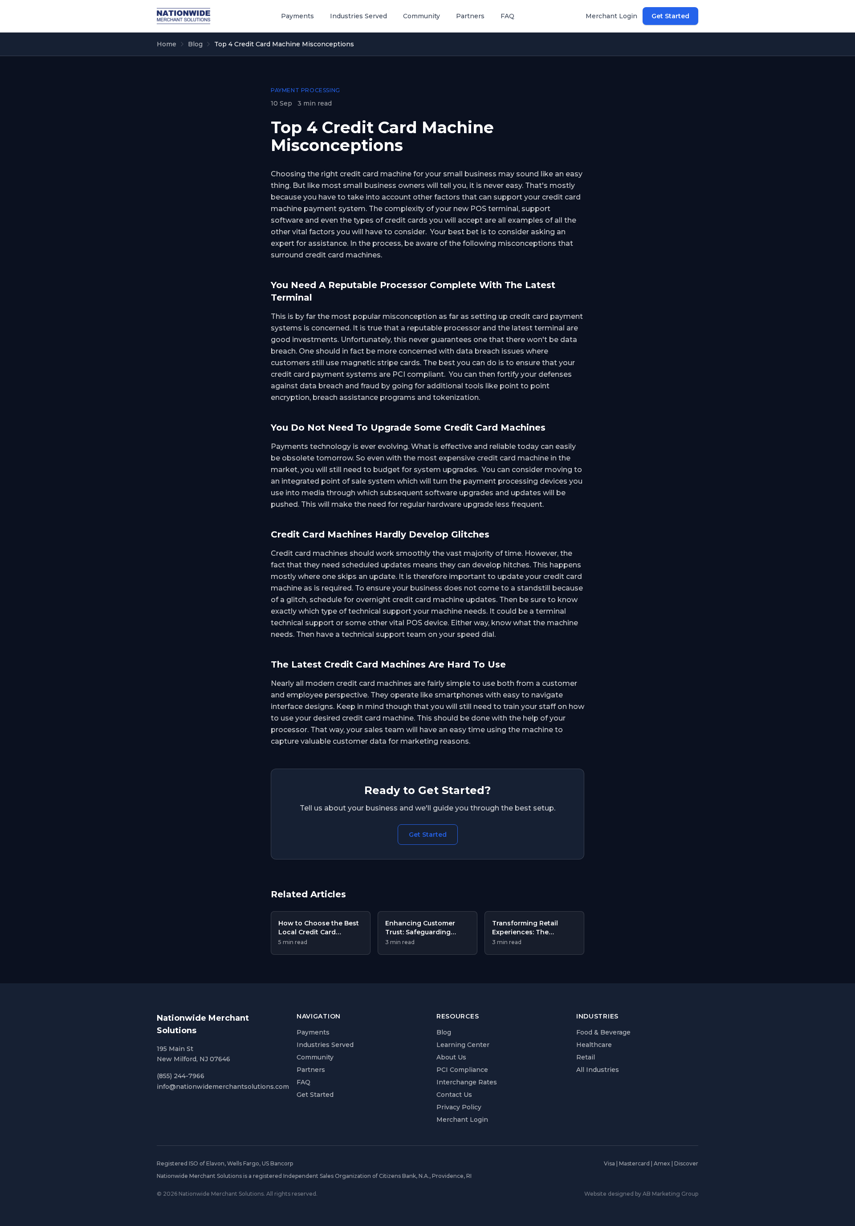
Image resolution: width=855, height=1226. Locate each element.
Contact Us (454, 1095)
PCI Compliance (462, 1070)
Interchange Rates (466, 1082)
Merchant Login (611, 16)
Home (166, 44)
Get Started (670, 16)
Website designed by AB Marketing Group (641, 1193)
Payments (297, 16)
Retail (585, 1057)
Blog (195, 44)
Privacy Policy (458, 1107)
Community (421, 16)
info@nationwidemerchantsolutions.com (223, 1087)
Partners (470, 16)
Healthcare (594, 1045)
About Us (451, 1057)
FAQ (507, 16)
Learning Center (462, 1045)
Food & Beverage (603, 1032)
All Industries (597, 1070)
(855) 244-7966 (180, 1076)
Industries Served (358, 16)
